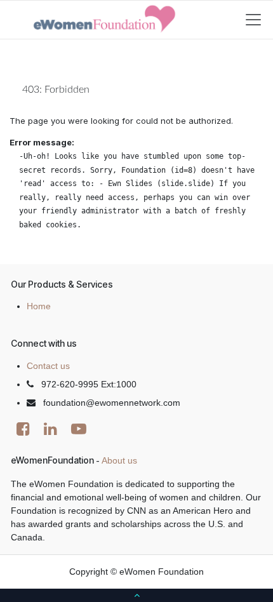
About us (119, 460)
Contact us (48, 366)
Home (39, 306)
